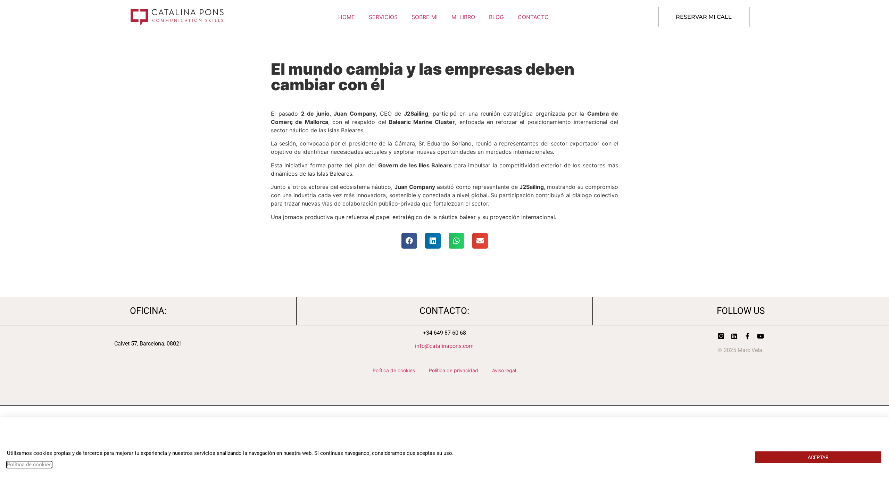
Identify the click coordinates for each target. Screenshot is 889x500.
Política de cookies (29, 464)
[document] (444, 250)
